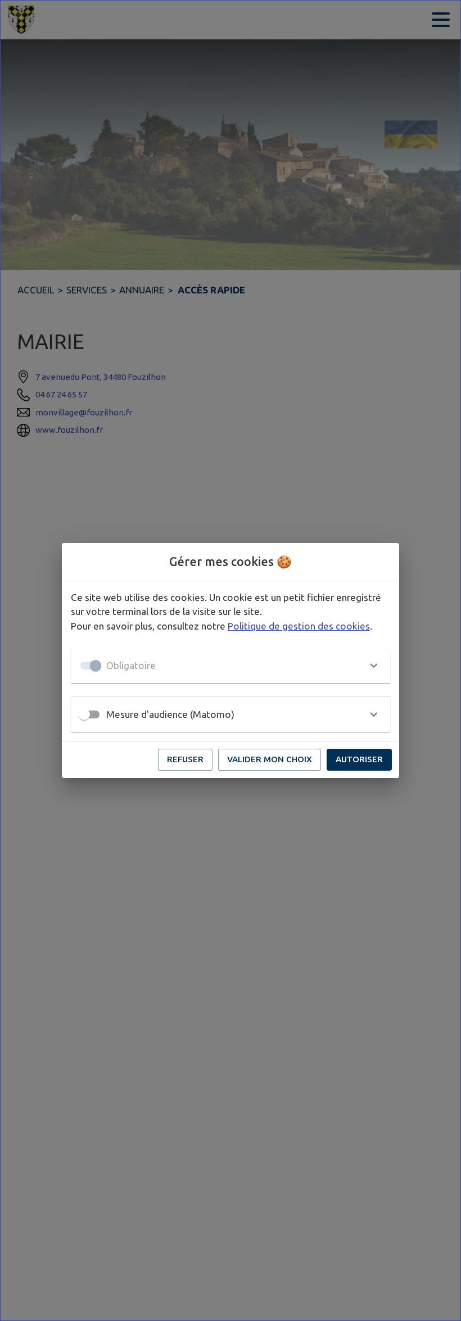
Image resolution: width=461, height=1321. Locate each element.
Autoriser (359, 759)
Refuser (185, 759)
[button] (230, 665)
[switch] (84, 714)
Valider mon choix (269, 759)
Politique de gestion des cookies (299, 626)
